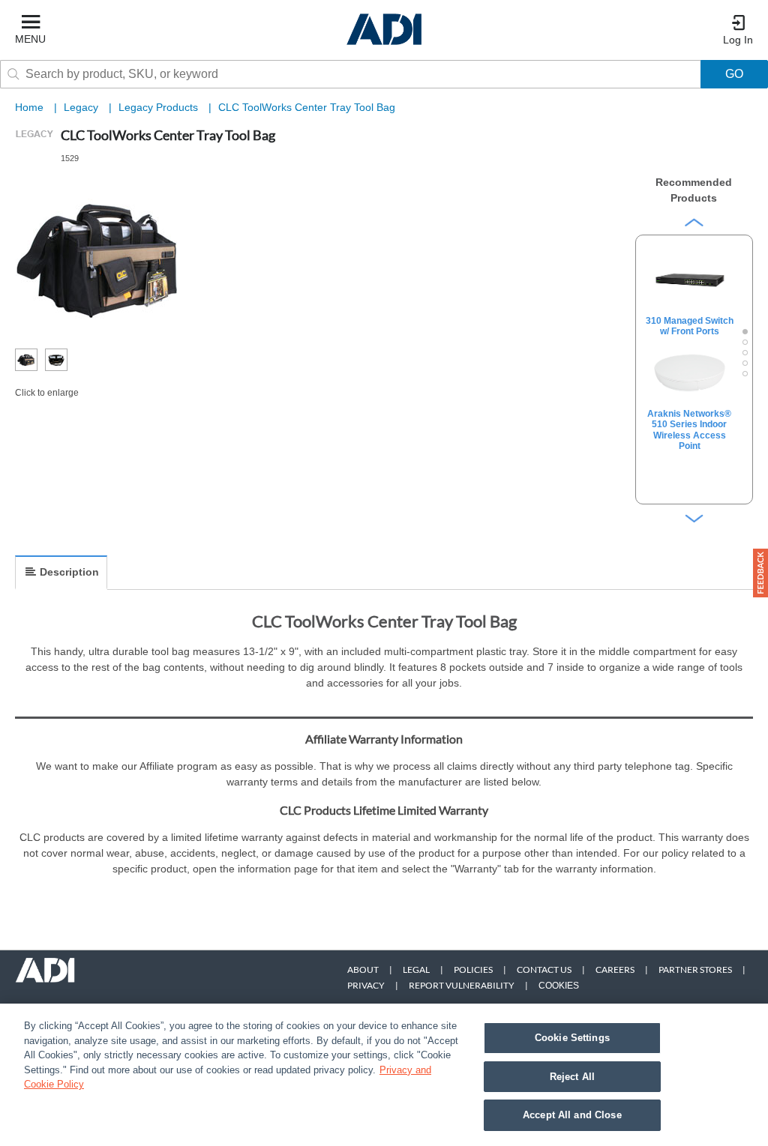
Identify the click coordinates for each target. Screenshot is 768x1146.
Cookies (558, 985)
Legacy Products (159, 107)
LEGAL (416, 969)
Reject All (572, 1076)
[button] (760, 573)
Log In (738, 40)
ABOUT (363, 969)
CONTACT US (544, 969)
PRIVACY (366, 985)
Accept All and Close (572, 1115)
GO (734, 73)
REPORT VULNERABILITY (461, 985)
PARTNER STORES (695, 969)
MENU (30, 39)
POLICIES (473, 969)
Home (29, 107)
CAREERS (615, 969)
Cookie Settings (572, 1037)
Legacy (82, 107)
